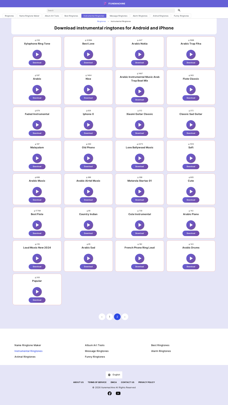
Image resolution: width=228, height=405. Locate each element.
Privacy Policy (146, 382)
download (37, 63)
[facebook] (110, 395)
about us (78, 382)
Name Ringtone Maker (29, 16)
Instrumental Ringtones (94, 16)
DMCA (114, 382)
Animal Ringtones (160, 16)
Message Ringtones (118, 16)
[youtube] (118, 395)
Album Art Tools (52, 16)
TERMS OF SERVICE (97, 382)
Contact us (127, 382)
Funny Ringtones (181, 16)
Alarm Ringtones (140, 16)
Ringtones (9, 16)
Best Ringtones (71, 16)
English (116, 375)
